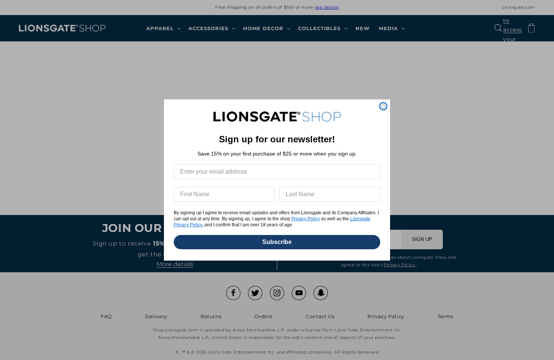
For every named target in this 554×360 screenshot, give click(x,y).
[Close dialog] (383, 106)
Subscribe (277, 242)
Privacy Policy (305, 218)
